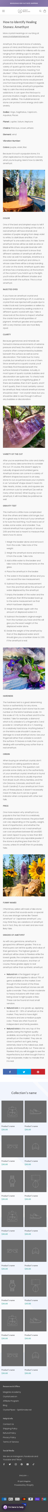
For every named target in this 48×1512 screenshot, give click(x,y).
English (22, 1476)
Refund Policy (9, 1433)
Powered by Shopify (24, 1485)
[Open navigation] (3, 11)
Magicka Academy (12, 1392)
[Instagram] (16, 1464)
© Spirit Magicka (24, 1481)
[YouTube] (28, 1464)
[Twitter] (10, 1464)
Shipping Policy (10, 1428)
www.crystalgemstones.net (16, 36)
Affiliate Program (11, 1401)
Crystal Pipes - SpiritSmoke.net (17, 1409)
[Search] (40, 11)
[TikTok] (33, 1464)
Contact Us (8, 1424)
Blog (5, 1405)
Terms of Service (11, 1441)
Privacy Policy (9, 1437)
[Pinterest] (22, 1464)
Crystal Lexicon (10, 1396)
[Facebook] (4, 1464)
